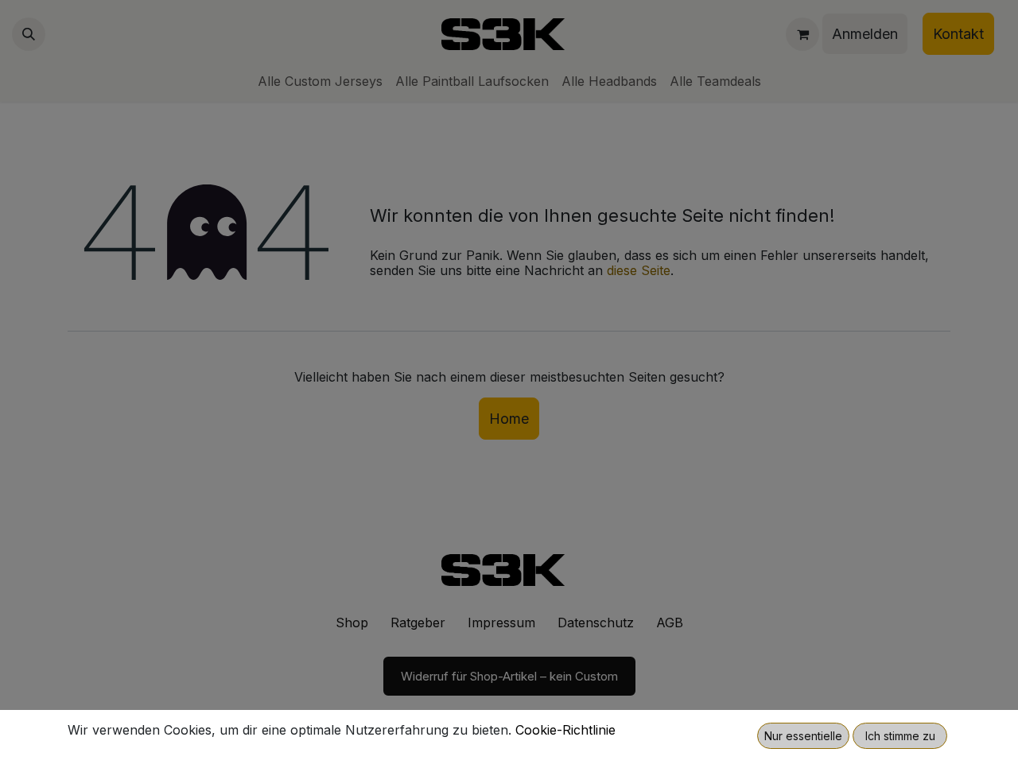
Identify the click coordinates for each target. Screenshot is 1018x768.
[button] (803, 736)
